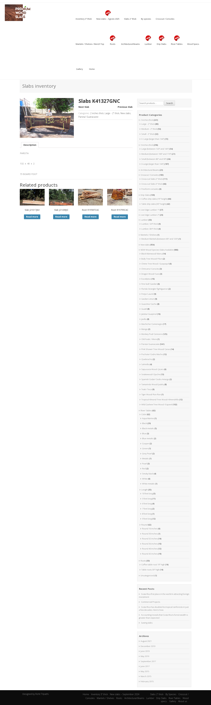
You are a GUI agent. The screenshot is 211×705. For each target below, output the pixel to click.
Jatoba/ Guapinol (149, 314)
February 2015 (147, 681)
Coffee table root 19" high (153, 564)
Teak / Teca (146, 389)
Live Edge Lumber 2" (150, 214)
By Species (171, 694)
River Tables (146, 410)
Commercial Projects (150, 601)
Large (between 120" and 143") (155, 148)
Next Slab (83, 106)
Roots (143, 560)
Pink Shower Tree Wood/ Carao (155, 349)
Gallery (172, 701)
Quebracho (146, 359)
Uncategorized (147, 575)
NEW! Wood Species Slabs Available (157, 249)
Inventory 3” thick (99, 694)
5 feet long (147, 498)
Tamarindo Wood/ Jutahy (152, 384)
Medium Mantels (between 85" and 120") (159, 238)
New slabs (125, 113)
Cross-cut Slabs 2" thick (151, 179)
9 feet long (147, 518)
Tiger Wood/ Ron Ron (151, 394)
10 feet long (147, 493)
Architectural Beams (150, 170)
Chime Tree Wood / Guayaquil (155, 263)
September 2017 (148, 661)
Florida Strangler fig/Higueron (154, 288)
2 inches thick (97, 113)
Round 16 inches (150, 528)
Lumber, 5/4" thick (149, 223)
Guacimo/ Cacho (149, 304)
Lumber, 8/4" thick (149, 228)
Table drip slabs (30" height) (153, 204)
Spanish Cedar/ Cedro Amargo (155, 379)
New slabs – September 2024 (124, 694)
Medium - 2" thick (149, 129)
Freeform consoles (150, 189)
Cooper (145, 443)
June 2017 (145, 666)
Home (86, 694)
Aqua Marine (148, 418)
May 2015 (145, 671)
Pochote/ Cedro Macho (152, 354)
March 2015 (146, 676)
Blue (144, 433)
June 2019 (145, 651)
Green (145, 448)
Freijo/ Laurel (147, 294)
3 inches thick (147, 145)
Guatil (144, 309)
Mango (144, 329)
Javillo (143, 319)
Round (144, 524)
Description (29, 144)
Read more (32, 216)
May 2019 (145, 656)
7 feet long (147, 508)
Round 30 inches (150, 533)
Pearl (144, 463)
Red (144, 468)
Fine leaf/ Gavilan (149, 283)
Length (144, 489)
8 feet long (147, 513)
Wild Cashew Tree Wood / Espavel (156, 404)
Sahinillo (145, 364)
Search (169, 103)
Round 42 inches (150, 553)
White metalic (148, 483)
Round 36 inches (150, 543)
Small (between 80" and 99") (154, 159)
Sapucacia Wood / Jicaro (152, 369)
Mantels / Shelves (149, 234)
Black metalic (148, 428)
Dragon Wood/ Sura (150, 273)
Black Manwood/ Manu (151, 253)
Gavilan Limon (147, 298)
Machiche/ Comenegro (151, 324)
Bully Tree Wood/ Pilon (151, 258)
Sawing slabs (146, 622)
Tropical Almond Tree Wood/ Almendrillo (160, 399)
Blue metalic (147, 438)
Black (144, 423)
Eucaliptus (146, 278)
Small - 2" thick (147, 134)
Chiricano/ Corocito (150, 268)
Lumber (144, 219)
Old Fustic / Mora (149, 339)
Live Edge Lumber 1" (150, 209)
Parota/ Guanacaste (88, 116)
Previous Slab (125, 106)
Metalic (145, 458)
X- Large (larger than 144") (152, 139)
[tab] (30, 145)
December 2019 (148, 646)
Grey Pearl (147, 453)
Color (143, 414)
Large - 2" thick (112, 113)
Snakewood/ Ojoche (150, 374)
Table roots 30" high (150, 569)
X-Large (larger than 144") (152, 164)
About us (182, 701)
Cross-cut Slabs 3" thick (151, 183)
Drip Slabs (145, 195)
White (145, 478)
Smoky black (147, 473)
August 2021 (146, 641)
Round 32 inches (150, 538)
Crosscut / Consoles (150, 175)
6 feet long (147, 503)
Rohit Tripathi (42, 693)
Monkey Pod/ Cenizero (151, 334)
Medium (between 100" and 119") (156, 154)
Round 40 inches (150, 548)
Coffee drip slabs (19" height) (154, 198)
